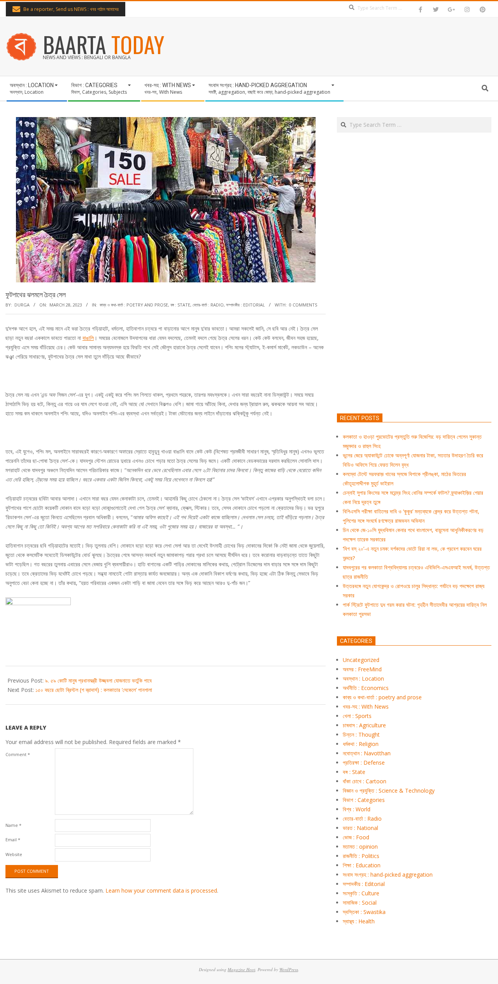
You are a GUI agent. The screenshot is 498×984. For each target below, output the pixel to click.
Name (13, 825)
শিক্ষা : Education (362, 865)
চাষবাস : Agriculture (364, 725)
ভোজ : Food (356, 837)
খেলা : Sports (357, 716)
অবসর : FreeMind (362, 669)
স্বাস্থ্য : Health (359, 921)
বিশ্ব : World (356, 809)
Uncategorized (361, 660)
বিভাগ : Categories (364, 800)
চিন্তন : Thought (361, 734)
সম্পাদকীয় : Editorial (245, 305)
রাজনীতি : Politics (361, 856)
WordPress (288, 969)
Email (12, 839)
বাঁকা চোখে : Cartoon (364, 781)
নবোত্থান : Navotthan (367, 753)
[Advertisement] (414, 309)
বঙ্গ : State (180, 305)
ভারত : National (360, 828)
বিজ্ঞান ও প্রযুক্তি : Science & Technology (389, 790)
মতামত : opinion (360, 846)
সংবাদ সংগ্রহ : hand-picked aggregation (388, 874)
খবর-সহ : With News (366, 706)
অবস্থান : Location (363, 678)
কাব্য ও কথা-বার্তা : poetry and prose (134, 305)
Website (13, 854)
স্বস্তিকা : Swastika (364, 912)
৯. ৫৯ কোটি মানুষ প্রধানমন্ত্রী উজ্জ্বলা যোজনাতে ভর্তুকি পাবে (98, 680)
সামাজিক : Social (360, 902)
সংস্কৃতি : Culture (361, 893)
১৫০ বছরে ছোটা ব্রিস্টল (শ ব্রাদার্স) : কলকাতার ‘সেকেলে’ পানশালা (93, 689)
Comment (17, 754)
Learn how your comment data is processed (161, 890)
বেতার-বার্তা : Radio (208, 305)
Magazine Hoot (241, 969)
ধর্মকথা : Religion (361, 744)
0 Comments (303, 305)
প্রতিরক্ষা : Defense (364, 762)
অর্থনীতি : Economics (366, 688)
